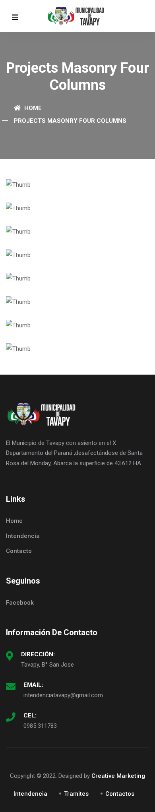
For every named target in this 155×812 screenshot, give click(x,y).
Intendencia (23, 535)
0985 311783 (40, 725)
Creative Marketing (118, 775)
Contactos (119, 793)
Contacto (19, 551)
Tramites (76, 793)
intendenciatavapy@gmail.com (63, 695)
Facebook (20, 602)
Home (32, 108)
